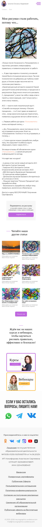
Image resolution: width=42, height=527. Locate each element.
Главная (4, 9)
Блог (10, 9)
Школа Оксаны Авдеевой (18, 4)
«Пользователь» (30, 122)
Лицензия (12, 448)
